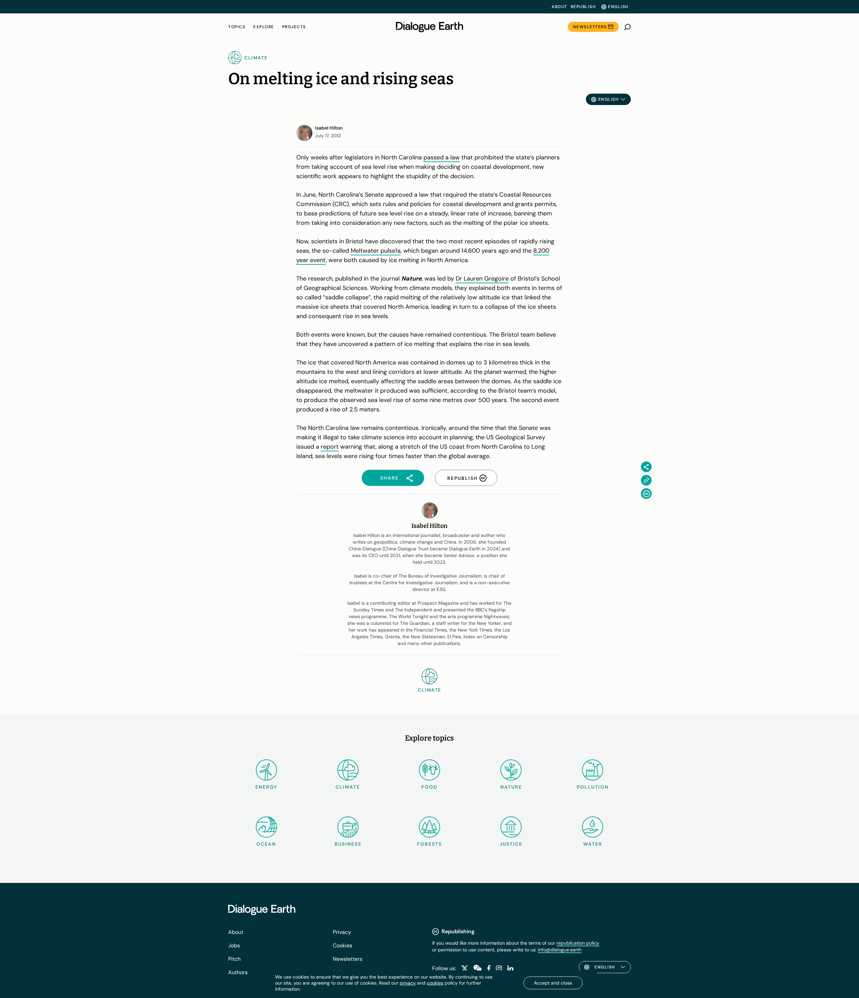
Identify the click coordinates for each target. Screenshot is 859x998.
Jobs (234, 945)
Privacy (342, 932)
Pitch (234, 958)
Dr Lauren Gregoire (482, 279)
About (559, 6)
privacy (408, 983)
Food (429, 787)
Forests (429, 844)
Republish (583, 6)
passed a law (441, 157)
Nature (511, 787)
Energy (266, 787)
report (330, 447)
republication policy (577, 943)
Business (348, 844)
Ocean (266, 844)
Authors (238, 972)
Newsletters (590, 27)
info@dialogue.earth (560, 950)
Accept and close (553, 983)
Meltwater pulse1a (376, 251)
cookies (435, 983)
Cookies (342, 945)
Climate (348, 787)
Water (592, 844)
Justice (511, 844)
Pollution (593, 787)
